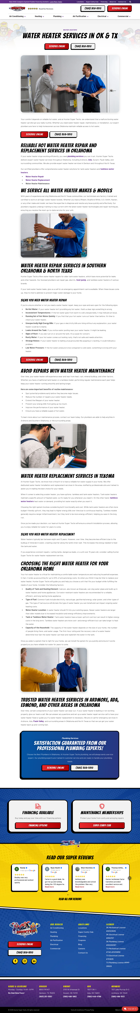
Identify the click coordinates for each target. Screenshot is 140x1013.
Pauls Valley (38, 721)
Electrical (102, 16)
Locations (80, 2)
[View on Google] (17, 869)
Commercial (123, 16)
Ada (90, 160)
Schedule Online (34, 134)
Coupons (82, 940)
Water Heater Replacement (38, 180)
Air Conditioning (16, 16)
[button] (10, 878)
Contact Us (122, 2)
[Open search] (130, 2)
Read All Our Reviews (70, 899)
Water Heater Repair (35, 176)
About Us (113, 2)
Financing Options (38, 825)
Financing (104, 2)
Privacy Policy (89, 1010)
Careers (81, 948)
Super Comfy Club (92, 2)
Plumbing (57, 16)
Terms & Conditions (77, 1010)
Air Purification (79, 16)
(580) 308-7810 (63, 134)
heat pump (81, 280)
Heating (38, 16)
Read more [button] (49, 887)
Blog (80, 944)
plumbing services (75, 156)
